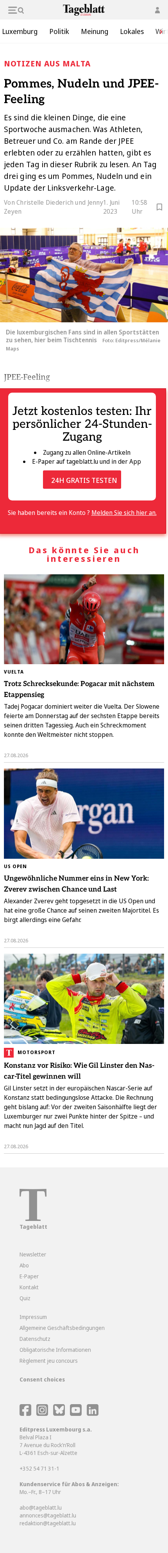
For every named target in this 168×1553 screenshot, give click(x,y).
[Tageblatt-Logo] (33, 1218)
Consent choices (42, 1379)
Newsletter (33, 1254)
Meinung (94, 31)
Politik (59, 31)
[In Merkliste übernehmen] (159, 208)
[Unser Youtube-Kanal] (76, 1413)
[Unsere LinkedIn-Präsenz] (92, 1413)
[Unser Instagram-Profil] (42, 1413)
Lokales (132, 31)
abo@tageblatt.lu (41, 1507)
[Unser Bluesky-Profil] (59, 1413)
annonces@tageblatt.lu (48, 1515)
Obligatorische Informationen (55, 1349)
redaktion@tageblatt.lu (48, 1523)
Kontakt (29, 1287)
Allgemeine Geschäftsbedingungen (62, 1327)
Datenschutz (35, 1338)
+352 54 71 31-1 (39, 1468)
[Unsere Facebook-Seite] (25, 1413)
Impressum (33, 1317)
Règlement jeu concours (49, 1360)
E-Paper (29, 1276)
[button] (158, 31)
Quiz (25, 1298)
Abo (24, 1265)
